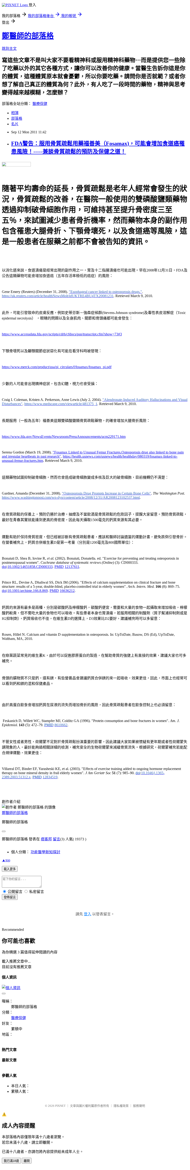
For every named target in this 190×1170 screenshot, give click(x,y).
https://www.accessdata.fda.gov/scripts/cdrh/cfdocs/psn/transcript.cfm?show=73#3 (62, 334)
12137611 (72, 567)
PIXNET (60, 1105)
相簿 (15, 113)
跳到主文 (9, 49)
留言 (56, 839)
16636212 (67, 591)
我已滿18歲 (11, 1161)
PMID (59, 567)
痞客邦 (46, 839)
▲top (6, 860)
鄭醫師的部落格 (28, 36)
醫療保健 (39, 104)
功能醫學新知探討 (45, 852)
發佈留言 (10, 897)
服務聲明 (139, 1105)
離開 (27, 1161)
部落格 (16, 118)
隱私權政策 (121, 1105)
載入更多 (10, 869)
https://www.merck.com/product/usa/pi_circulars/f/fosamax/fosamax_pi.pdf (56, 367)
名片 (15, 124)
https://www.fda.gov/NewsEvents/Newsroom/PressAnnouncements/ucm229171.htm (64, 437)
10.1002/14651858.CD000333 (30, 567)
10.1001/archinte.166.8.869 (27, 591)
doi (4, 567)
